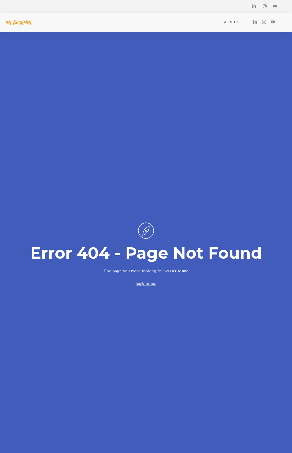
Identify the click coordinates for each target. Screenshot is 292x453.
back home (146, 284)
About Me (233, 22)
